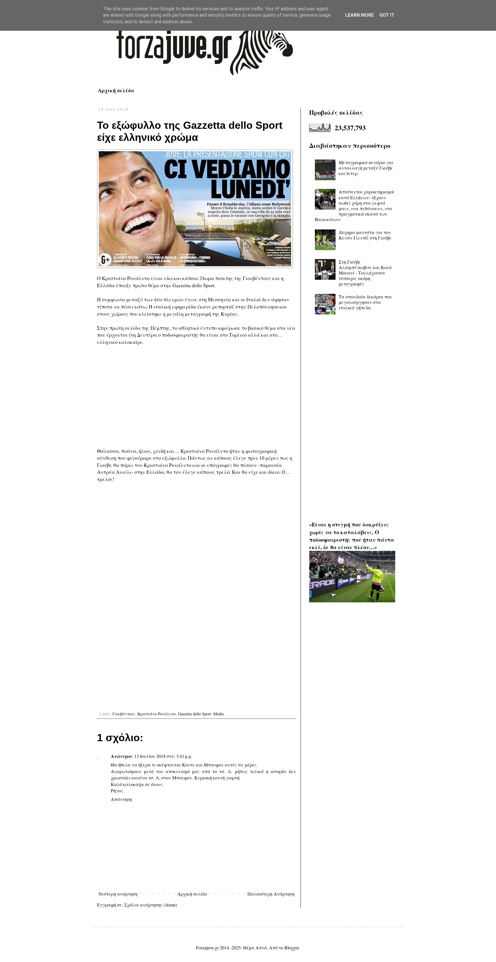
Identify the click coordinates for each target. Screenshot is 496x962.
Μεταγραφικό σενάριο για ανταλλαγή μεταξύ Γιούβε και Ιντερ (366, 167)
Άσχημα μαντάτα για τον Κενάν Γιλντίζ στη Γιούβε (365, 235)
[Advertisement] (196, 400)
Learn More (359, 15)
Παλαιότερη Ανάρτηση (270, 894)
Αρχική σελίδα (116, 90)
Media (218, 713)
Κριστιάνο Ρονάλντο (156, 713)
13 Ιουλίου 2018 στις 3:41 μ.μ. (163, 756)
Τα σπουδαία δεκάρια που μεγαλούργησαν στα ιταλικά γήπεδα (365, 302)
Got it (386, 15)
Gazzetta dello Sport (194, 713)
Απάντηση (121, 799)
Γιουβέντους (124, 713)
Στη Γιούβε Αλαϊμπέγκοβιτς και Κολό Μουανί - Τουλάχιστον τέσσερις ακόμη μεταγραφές (365, 273)
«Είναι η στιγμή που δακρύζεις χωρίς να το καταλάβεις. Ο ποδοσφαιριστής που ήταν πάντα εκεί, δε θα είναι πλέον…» (351, 535)
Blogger (291, 947)
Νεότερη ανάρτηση (117, 894)
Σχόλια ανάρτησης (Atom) (150, 905)
